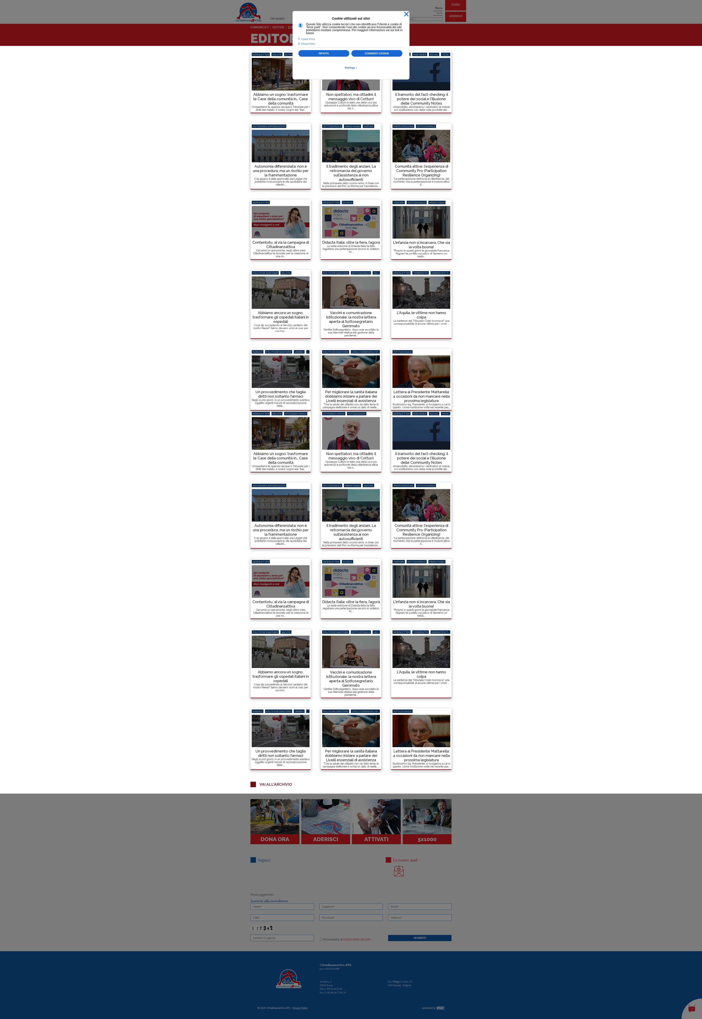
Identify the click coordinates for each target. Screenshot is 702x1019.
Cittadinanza (356, 414)
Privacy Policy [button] (308, 44)
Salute (277, 54)
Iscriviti (420, 938)
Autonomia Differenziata (269, 126)
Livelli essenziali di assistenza (372, 352)
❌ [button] (406, 14)
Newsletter (261, 54)
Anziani (368, 126)
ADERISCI (455, 16)
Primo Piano (352, 126)
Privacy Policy (300, 1008)
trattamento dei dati (356, 939)
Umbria (299, 352)
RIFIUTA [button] (324, 53)
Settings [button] (351, 67)
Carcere (398, 202)
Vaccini (378, 273)
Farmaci (258, 352)
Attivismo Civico (295, 414)
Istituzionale (332, 126)
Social (434, 54)
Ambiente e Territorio (446, 273)
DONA (456, 4)
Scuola (347, 202)
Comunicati (259, 27)
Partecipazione (403, 126)
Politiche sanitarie (265, 273)
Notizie (278, 27)
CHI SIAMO (277, 18)
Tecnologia (450, 54)
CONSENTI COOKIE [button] (377, 53)
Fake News (419, 54)
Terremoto (420, 273)
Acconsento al (346, 939)
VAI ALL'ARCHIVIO (276, 784)
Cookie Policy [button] (308, 39)
